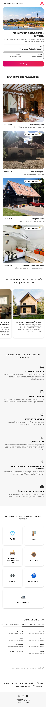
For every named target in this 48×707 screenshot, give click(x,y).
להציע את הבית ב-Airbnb (13, 3)
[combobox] (23, 49)
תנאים (20, 702)
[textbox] (33, 57)
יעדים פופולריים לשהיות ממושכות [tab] (33, 624)
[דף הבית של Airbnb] (42, 3)
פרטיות (26, 702)
